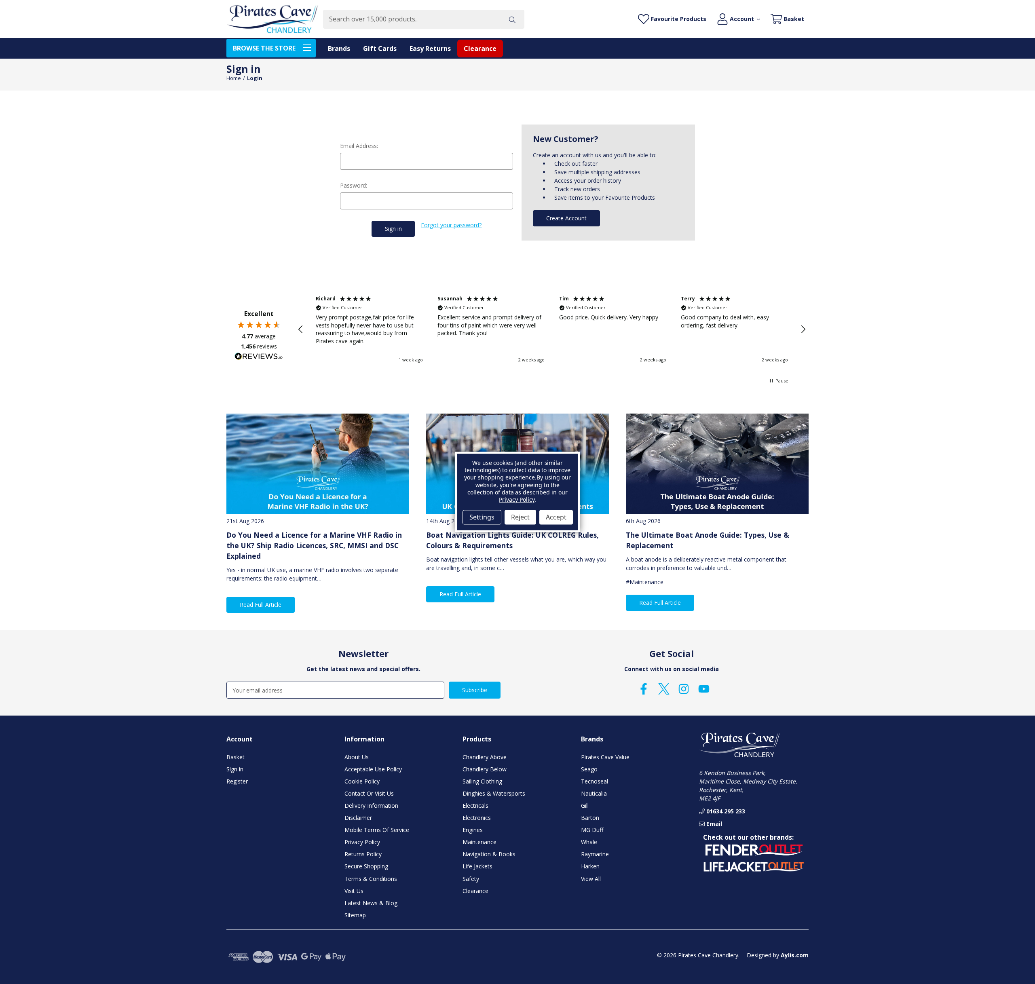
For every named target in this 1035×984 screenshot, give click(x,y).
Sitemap (355, 915)
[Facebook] (643, 689)
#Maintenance (644, 582)
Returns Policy (363, 854)
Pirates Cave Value (605, 757)
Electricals (475, 805)
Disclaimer (358, 817)
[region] (552, 329)
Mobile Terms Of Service (376, 830)
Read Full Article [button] (260, 604)
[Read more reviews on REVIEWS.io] (258, 357)
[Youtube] (704, 689)
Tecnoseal (594, 781)
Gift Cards (380, 48)
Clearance (480, 48)
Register (237, 781)
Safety (471, 879)
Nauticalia (594, 793)
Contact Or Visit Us (369, 793)
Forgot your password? (451, 225)
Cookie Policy (362, 781)
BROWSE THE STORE (264, 48)
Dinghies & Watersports (494, 793)
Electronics (477, 817)
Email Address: (359, 146)
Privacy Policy (362, 842)
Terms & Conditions (370, 879)
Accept (556, 517)
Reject (520, 517)
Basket (235, 757)
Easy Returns (430, 48)
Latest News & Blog (370, 903)
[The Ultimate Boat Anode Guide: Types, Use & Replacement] (717, 464)
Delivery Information (371, 805)
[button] (300, 329)
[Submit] (512, 19)
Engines (473, 830)
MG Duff (592, 830)
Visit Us (353, 891)
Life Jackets (477, 866)
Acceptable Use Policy (373, 769)
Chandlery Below (485, 769)
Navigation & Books (489, 854)
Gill (585, 805)
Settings (481, 517)
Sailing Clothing (482, 781)
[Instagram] (683, 689)
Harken (590, 866)
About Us (356, 757)
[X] (664, 689)
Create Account (566, 218)
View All (591, 879)
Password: (353, 185)
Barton (590, 817)
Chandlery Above (485, 757)
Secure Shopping (366, 866)
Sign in (234, 769)
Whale (589, 842)
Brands (339, 48)
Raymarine (595, 854)
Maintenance (479, 842)
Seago (589, 769)
